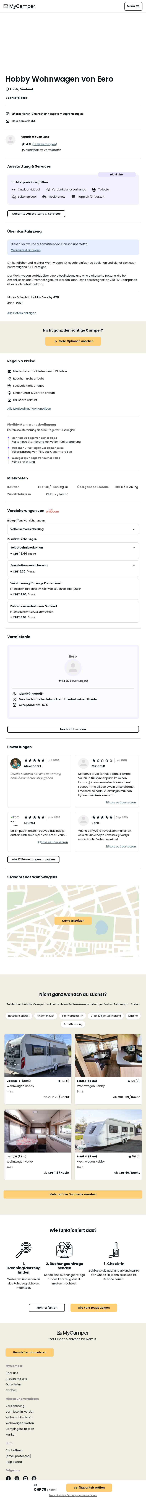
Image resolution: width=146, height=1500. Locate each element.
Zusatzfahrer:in (19, 494)
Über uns (12, 1373)
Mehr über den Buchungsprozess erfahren (73, 1495)
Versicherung (15, 1406)
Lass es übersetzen (122, 802)
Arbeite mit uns (16, 1379)
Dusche (133, 1016)
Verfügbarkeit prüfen (89, 1487)
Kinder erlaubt (45, 1016)
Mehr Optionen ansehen (76, 341)
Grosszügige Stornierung (106, 1016)
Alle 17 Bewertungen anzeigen (33, 859)
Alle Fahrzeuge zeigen (94, 1308)
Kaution (13, 487)
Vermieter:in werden (20, 1412)
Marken (11, 1435)
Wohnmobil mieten (19, 1417)
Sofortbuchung (73, 1024)
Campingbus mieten (20, 1429)
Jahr (10, 303)
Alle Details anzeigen (21, 313)
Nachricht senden (73, 729)
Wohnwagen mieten (20, 1423)
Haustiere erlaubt (19, 1016)
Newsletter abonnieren (29, 1352)
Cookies (11, 1390)
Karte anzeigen (73, 921)
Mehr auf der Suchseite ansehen (73, 1194)
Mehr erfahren (46, 1308)
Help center (14, 1462)
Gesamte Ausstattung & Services (36, 214)
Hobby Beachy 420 (45, 297)
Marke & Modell (18, 297)
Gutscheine (14, 1384)
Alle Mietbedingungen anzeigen (29, 409)
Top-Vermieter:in (72, 1016)
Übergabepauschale (93, 487)
